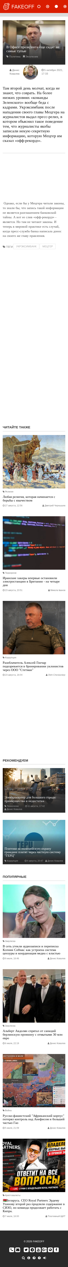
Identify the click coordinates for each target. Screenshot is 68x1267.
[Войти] (44, 1258)
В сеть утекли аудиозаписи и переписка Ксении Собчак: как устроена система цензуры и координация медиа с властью (31, 949)
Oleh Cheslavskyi (56, 675)
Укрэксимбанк (26, 246)
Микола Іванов (57, 590)
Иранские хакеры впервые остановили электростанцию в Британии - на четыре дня (31, 581)
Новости (41, 6)
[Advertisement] (34, 177)
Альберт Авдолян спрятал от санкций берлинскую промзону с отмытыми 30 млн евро (33, 1034)
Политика (14, 56)
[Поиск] (23, 1258)
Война (8, 1110)
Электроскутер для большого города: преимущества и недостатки (30, 799)
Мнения (50, 6)
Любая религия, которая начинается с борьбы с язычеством (29, 498)
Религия (9, 491)
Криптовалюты (12, 1195)
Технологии (13, 806)
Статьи (59, 6)
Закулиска (10, 941)
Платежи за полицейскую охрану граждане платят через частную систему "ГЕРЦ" (33, 852)
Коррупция (10, 657)
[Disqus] (34, 376)
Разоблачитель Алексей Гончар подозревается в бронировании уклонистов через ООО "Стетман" (33, 666)
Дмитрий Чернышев (55, 505)
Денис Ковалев (14, 809)
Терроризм (10, 573)
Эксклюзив (31, 56)
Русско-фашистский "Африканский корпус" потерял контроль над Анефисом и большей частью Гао (34, 1119)
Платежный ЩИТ (56, 1216)
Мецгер (47, 246)
